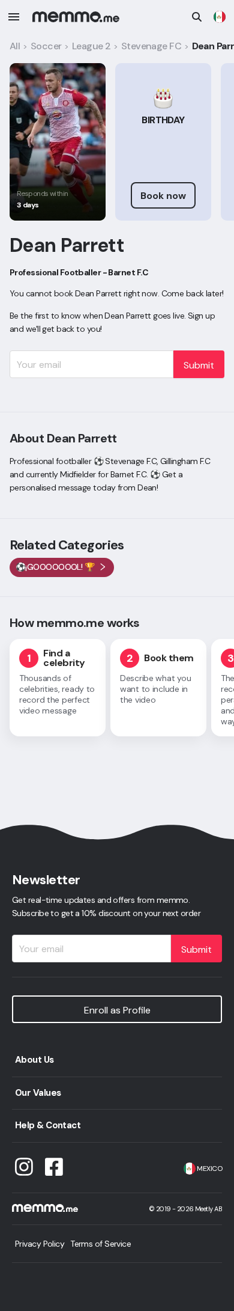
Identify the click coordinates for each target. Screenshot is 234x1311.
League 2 (91, 46)
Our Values (38, 1093)
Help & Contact (47, 1125)
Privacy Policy (39, 1243)
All (15, 46)
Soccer (46, 46)
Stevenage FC (151, 46)
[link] (220, 17)
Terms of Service (100, 1243)
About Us (34, 1060)
